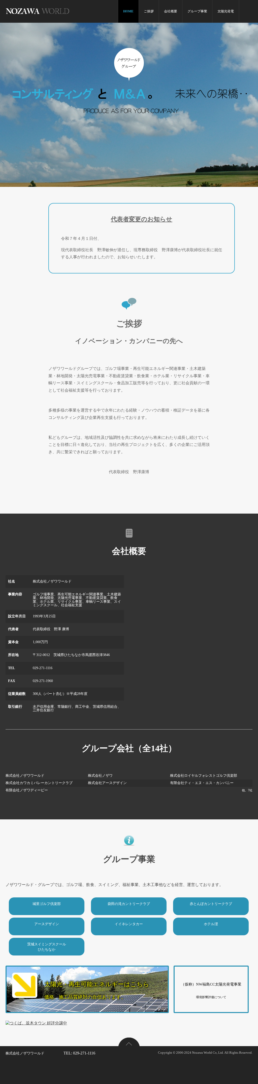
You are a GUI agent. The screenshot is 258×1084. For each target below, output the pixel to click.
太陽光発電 (225, 11)
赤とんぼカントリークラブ (211, 904)
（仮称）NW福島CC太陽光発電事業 (211, 990)
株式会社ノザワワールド (25, 1053)
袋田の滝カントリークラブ (129, 904)
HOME (128, 11)
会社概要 (170, 11)
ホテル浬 (211, 924)
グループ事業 (197, 11)
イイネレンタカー (129, 924)
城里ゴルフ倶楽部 (47, 904)
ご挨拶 (149, 11)
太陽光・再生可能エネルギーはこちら (96, 990)
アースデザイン (46, 924)
